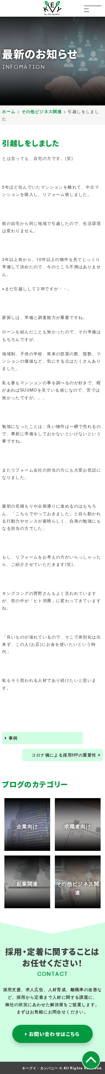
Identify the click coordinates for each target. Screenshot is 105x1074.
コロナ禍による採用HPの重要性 (64, 755)
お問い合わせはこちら (53, 1033)
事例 (13, 738)
